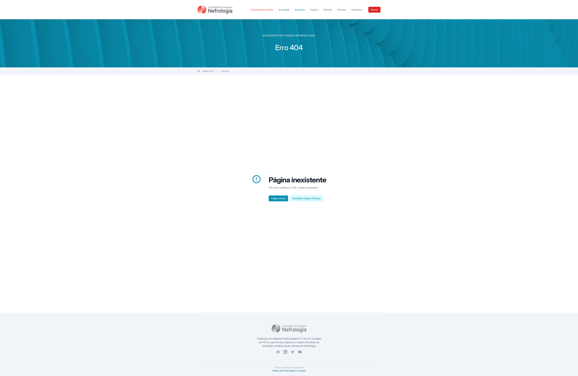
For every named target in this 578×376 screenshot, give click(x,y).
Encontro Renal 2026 (262, 9)
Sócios (374, 9)
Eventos (342, 9)
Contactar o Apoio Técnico (306, 198)
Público (314, 9)
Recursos (300, 9)
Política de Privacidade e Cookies (289, 370)
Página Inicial (208, 71)
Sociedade (284, 9)
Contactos (356, 9)
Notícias (328, 9)
